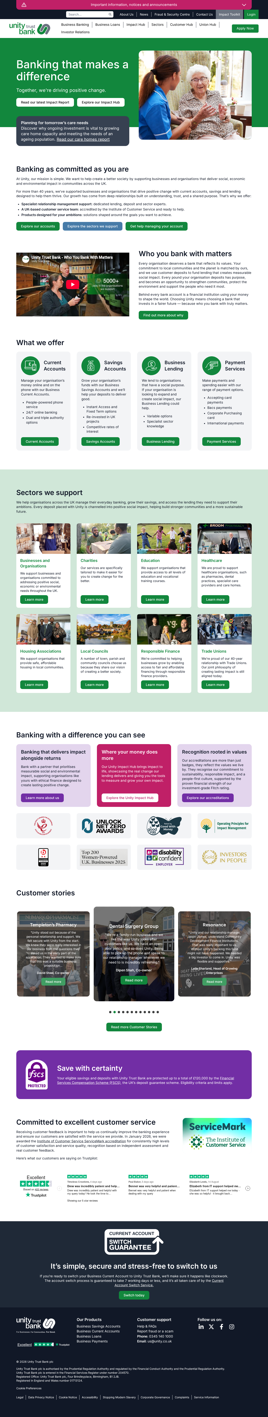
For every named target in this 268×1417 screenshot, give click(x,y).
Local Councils (94, 651)
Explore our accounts (38, 226)
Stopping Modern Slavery (119, 1397)
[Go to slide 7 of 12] (136, 1012)
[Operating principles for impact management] (225, 825)
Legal (19, 1397)
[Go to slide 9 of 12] (145, 1012)
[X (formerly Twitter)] (211, 1327)
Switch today (134, 1295)
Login (251, 14)
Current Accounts (55, 366)
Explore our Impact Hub (101, 102)
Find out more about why (163, 315)
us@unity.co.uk (160, 1341)
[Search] (110, 14)
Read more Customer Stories (134, 1027)
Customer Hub (181, 25)
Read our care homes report (83, 139)
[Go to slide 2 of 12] (114, 1012)
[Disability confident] (164, 857)
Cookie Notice (68, 1397)
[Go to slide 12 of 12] (158, 1012)
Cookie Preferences (28, 1388)
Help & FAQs (147, 1326)
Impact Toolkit (229, 14)
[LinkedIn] (201, 1327)
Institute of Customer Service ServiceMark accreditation (81, 1141)
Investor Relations (75, 32)
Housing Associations (40, 651)
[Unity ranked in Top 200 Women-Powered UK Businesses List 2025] (104, 857)
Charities (89, 560)
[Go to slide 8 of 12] (140, 1012)
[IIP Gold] (225, 857)
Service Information (206, 1397)
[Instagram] (231, 1327)
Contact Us (204, 14)
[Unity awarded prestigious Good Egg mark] (164, 825)
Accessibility (90, 1397)
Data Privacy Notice (41, 1397)
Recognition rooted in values (214, 752)
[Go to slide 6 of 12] (132, 1012)
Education (150, 560)
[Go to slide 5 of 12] (127, 1012)
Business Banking (75, 25)
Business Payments (92, 1341)
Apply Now (245, 28)
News (144, 14)
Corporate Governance (155, 1397)
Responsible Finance (160, 651)
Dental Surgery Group (134, 926)
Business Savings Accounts (98, 1326)
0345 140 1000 (161, 1336)
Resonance (214, 924)
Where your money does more (130, 755)
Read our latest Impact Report (45, 102)
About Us (126, 14)
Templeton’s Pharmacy (53, 924)
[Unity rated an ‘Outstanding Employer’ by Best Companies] (43, 857)
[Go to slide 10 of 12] (149, 1012)
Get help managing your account (156, 226)
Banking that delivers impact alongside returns (53, 755)
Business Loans (107, 25)
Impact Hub (136, 25)
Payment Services (235, 366)
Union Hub (207, 25)
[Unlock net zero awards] (104, 825)
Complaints (182, 1397)
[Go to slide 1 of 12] (110, 1012)
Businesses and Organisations (35, 563)
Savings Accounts (115, 366)
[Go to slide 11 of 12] (153, 1012)
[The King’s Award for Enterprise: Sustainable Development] (43, 825)
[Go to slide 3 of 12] (119, 1012)
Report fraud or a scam (155, 1331)
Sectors (157, 25)
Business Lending (175, 366)
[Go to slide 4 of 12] (123, 1012)
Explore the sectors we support (92, 226)
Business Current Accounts (98, 1331)
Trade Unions (213, 651)
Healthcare (211, 560)
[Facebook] (221, 1327)
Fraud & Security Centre (172, 14)
